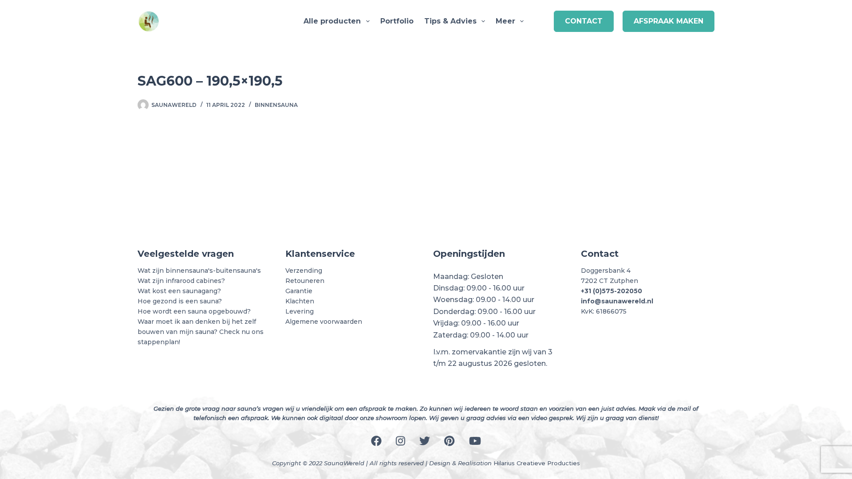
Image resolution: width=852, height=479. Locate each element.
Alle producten (332, 21)
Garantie (298, 291)
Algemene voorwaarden (323, 322)
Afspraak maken (668, 21)
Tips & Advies (450, 21)
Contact (584, 21)
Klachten (299, 301)
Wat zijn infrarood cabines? (181, 281)
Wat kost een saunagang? (179, 291)
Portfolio (397, 21)
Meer (505, 21)
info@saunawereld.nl (617, 301)
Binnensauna (276, 105)
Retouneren (304, 281)
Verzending (303, 271)
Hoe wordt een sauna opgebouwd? (194, 311)
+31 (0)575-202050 (611, 291)
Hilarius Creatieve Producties (536, 463)
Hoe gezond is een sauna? (180, 301)
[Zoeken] (541, 21)
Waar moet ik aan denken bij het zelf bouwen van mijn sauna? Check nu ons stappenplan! (201, 332)
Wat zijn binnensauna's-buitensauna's (199, 271)
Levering (299, 311)
